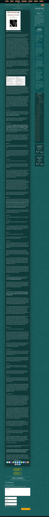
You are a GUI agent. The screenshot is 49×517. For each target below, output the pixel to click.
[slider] (41, 152)
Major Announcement (40, 83)
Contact (30, 1)
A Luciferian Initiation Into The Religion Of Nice (39, 32)
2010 (38, 137)
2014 (37, 131)
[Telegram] (15, 462)
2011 (38, 135)
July (39, 104)
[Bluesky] (20, 464)
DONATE (16, 473)
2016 (37, 128)
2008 (38, 140)
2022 (38, 119)
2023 (38, 118)
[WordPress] (15, 464)
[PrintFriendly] (7, 462)
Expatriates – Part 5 (39, 71)
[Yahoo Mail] (11, 462)
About (12, 1)
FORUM (41, 1)
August (39, 96)
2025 (37, 115)
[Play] (36, 151)
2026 (37, 95)
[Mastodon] (24, 462)
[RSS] (28, 462)
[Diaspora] (26, 462)
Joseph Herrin (16, 8)
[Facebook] (20, 462)
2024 (38, 116)
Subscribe (17, 1)
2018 (38, 125)
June (39, 106)
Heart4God (24, 1)
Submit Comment (25, 509)
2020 (38, 122)
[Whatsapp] (22, 462)
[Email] (13, 462)
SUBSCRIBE (17, 469)
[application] (39, 152)
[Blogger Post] (18, 464)
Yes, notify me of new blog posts (11, 506)
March (39, 110)
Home (7, 1)
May (39, 107)
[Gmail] (9, 462)
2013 (38, 132)
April (39, 109)
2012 (38, 134)
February (40, 112)
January (39, 113)
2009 (38, 138)
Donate (35, 1)
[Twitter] (18, 462)
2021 (38, 121)
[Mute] (39, 152)
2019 (38, 124)
